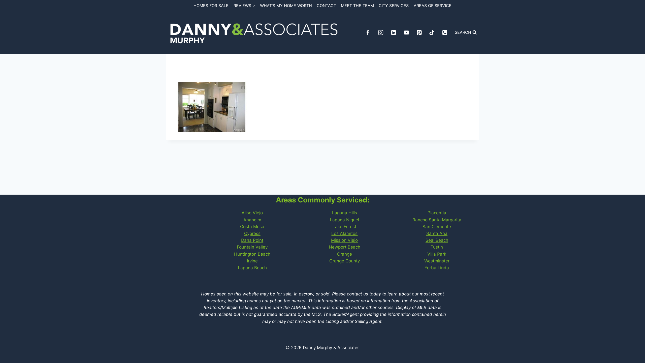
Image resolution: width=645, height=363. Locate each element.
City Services (394, 5)
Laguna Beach (252, 267)
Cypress (252, 233)
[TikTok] (431, 32)
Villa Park (436, 254)
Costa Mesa (252, 226)
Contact (326, 5)
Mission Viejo (344, 240)
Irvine (252, 260)
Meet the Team (357, 5)
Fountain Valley (252, 247)
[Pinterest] (419, 32)
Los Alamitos (344, 233)
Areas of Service (433, 5)
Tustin (437, 247)
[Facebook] (367, 32)
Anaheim (252, 219)
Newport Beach (344, 247)
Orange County (344, 260)
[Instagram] (380, 32)
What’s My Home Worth (286, 5)
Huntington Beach (252, 254)
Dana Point (252, 240)
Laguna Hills (344, 212)
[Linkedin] (393, 32)
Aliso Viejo (252, 212)
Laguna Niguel (344, 219)
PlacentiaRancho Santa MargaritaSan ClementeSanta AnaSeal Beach (436, 226)
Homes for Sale (211, 5)
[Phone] (444, 32)
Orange (344, 254)
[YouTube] (406, 32)
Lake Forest (344, 226)
